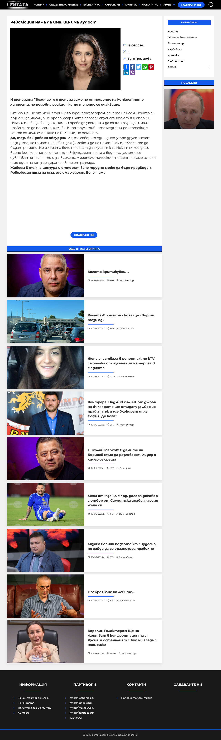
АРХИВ (168, 4)
